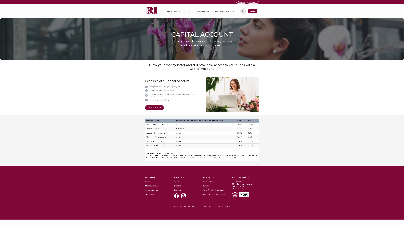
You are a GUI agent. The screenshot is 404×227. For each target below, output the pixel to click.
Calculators (208, 182)
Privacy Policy (206, 206)
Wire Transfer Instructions (214, 190)
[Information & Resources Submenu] (236, 11)
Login (252, 11)
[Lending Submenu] (192, 11)
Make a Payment (152, 186)
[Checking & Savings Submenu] (180, 11)
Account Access (203, 11)
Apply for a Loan (152, 190)
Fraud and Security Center (214, 194)
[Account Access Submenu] (211, 11)
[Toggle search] (243, 11)
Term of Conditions (224, 206)
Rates (147, 182)
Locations (178, 190)
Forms (206, 186)
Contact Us (149, 194)
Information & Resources (224, 11)
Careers (177, 186)
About (177, 182)
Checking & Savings (170, 11)
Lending (187, 11)
